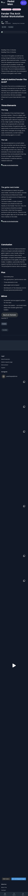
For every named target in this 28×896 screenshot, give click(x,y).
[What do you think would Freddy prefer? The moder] (14, 840)
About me (4, 887)
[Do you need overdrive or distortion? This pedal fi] (14, 392)
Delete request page (6, 362)
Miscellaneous (16, 9)
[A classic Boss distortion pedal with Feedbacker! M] (14, 591)
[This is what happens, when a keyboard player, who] (14, 690)
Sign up (24, 3)
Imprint (3, 367)
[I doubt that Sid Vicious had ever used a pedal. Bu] (14, 815)
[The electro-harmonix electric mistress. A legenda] (14, 467)
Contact (3, 890)
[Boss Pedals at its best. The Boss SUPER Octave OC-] (14, 765)
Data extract (4, 365)
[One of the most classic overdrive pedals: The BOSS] (14, 740)
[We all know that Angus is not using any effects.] (14, 715)
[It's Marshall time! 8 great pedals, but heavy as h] (14, 516)
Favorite (10, 27)
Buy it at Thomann (9, 315)
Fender (4, 324)
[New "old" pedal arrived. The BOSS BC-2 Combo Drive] (14, 442)
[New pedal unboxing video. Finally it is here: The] (14, 665)
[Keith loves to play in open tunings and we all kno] (14, 864)
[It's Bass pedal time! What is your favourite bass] (14, 641)
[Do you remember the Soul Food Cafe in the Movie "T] (14, 541)
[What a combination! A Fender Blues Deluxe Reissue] (14, 616)
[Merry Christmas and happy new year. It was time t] (14, 417)
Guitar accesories (6, 9)
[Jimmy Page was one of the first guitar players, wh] (14, 790)
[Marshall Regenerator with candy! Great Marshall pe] (14, 491)
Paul (6, 21)
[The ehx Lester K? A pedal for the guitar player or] (14, 566)
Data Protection (5, 359)
